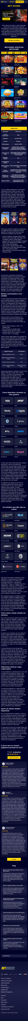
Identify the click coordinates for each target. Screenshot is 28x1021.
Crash (16, 52)
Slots (23, 52)
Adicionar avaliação (14, 757)
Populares (3, 52)
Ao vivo (10, 52)
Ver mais (14, 859)
